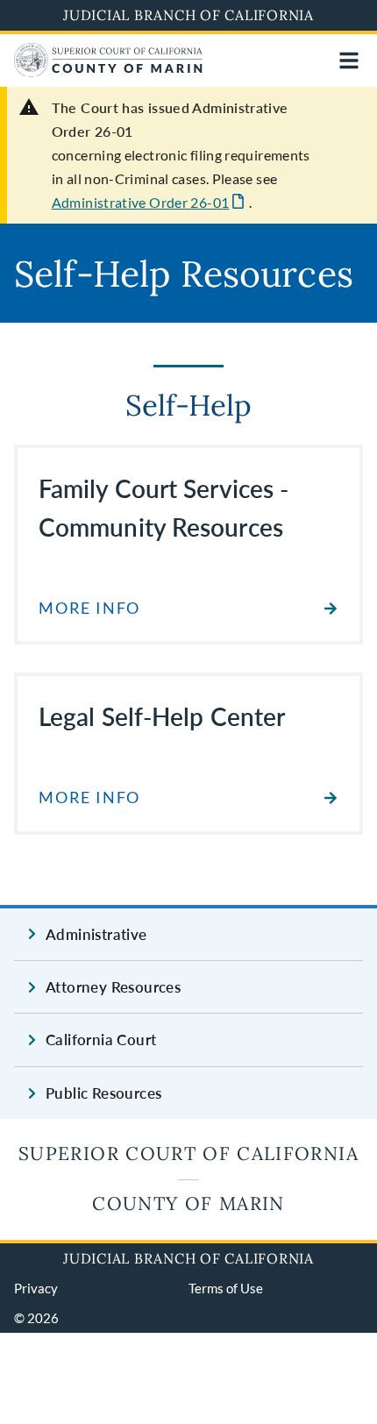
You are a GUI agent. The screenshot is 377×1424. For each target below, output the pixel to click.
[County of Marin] (108, 71)
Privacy (36, 1288)
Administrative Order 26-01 (141, 202)
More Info (89, 797)
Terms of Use (225, 1288)
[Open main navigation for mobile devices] (349, 60)
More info (89, 608)
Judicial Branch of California (188, 15)
